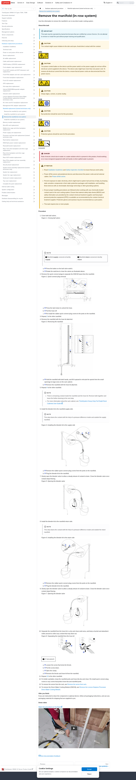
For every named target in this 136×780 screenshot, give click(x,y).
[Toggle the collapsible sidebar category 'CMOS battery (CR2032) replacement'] (34, 64)
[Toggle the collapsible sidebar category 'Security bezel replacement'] (34, 164)
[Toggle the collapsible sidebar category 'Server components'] (34, 34)
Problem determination (8, 192)
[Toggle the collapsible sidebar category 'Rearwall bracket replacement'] (34, 145)
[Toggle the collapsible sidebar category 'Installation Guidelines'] (34, 46)
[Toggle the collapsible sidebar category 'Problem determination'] (34, 192)
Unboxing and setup (8, 40)
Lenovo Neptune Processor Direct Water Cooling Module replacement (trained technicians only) (15, 98)
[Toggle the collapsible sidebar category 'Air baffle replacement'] (34, 58)
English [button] (108, 3)
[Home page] (40, 8)
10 (47, 676)
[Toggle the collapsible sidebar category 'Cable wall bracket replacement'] (34, 61)
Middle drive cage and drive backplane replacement (14, 129)
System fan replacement (10, 172)
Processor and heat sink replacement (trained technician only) (16, 136)
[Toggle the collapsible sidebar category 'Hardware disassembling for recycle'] (34, 198)
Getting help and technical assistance (13, 201)
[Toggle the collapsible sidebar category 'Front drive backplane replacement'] (34, 77)
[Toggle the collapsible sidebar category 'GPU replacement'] (34, 83)
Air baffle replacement (9, 58)
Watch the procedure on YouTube (49, 707)
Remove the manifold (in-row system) (15, 117)
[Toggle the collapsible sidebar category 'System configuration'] (34, 189)
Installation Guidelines (9, 46)
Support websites (7, 18)
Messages (5, 195)
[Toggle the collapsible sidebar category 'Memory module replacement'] (34, 122)
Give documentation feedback (50, 756)
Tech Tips (4, 23)
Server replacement (9, 55)
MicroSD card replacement (11, 125)
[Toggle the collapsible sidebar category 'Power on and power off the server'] (34, 52)
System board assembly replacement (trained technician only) (16, 168)
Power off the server (58, 176)
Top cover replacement (9, 181)
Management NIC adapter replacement (14, 105)
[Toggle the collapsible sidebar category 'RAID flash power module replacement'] (34, 142)
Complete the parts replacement (12, 184)
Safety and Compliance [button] (63, 3)
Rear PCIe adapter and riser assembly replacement (14, 161)
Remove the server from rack (76, 684)
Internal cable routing (8, 186)
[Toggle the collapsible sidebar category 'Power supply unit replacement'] (34, 132)
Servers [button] (19, 3)
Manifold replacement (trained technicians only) (17, 108)
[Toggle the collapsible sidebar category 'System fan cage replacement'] (34, 175)
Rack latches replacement (10, 140)
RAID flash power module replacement (14, 143)
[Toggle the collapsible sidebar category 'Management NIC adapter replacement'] (34, 105)
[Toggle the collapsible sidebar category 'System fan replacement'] (34, 172)
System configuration (8, 189)
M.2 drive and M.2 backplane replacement (15, 102)
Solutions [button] (48, 3)
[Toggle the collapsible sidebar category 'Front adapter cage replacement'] (34, 67)
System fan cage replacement (11, 175)
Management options (8, 32)
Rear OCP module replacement (12, 157)
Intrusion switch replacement (11, 93)
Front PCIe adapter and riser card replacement (16, 74)
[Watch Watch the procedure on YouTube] (74, 728)
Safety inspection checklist (74, 170)
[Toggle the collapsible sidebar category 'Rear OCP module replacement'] (34, 157)
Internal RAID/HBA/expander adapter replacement (14, 90)
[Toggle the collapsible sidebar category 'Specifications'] (34, 29)
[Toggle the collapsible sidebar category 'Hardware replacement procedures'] (34, 43)
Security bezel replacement (11, 164)
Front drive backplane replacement (13, 77)
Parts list (4, 37)
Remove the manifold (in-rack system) (15, 111)
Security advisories (7, 26)
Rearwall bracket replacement (11, 146)
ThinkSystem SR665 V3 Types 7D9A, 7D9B (14, 12)
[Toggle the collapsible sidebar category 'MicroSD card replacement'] (34, 125)
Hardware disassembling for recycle (12, 198)
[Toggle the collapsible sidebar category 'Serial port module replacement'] (34, 178)
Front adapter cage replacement (12, 67)
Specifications (6, 29)
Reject (89, 774)
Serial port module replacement (12, 178)
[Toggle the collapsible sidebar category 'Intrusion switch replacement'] (34, 93)
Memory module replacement (11, 122)
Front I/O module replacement (12, 80)
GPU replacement (8, 83)
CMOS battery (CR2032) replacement (14, 64)
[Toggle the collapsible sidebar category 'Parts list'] (34, 37)
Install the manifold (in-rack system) (14, 114)
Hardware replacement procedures (12, 43)
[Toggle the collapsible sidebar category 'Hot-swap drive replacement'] (34, 86)
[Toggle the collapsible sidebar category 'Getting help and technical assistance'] (34, 201)
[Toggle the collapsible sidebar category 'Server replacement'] (34, 55)
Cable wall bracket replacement (12, 61)
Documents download (8, 15)
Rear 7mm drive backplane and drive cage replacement (15, 149)
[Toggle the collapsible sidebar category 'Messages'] (34, 195)
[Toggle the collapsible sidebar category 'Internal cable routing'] (34, 186)
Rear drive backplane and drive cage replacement (14, 153)
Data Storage (30, 3)
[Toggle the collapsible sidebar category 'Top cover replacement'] (34, 181)
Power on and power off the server (13, 52)
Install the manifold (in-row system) (14, 119)
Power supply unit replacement (12, 132)
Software (40, 3)
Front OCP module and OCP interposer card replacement (16, 71)
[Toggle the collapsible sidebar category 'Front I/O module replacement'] (34, 80)
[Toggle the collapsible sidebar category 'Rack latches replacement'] (34, 140)
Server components (7, 34)
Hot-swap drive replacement (11, 86)
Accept (89, 769)
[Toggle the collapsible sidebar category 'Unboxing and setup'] (34, 40)
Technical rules (7, 49)
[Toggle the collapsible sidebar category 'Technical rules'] (34, 49)
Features (4, 21)
